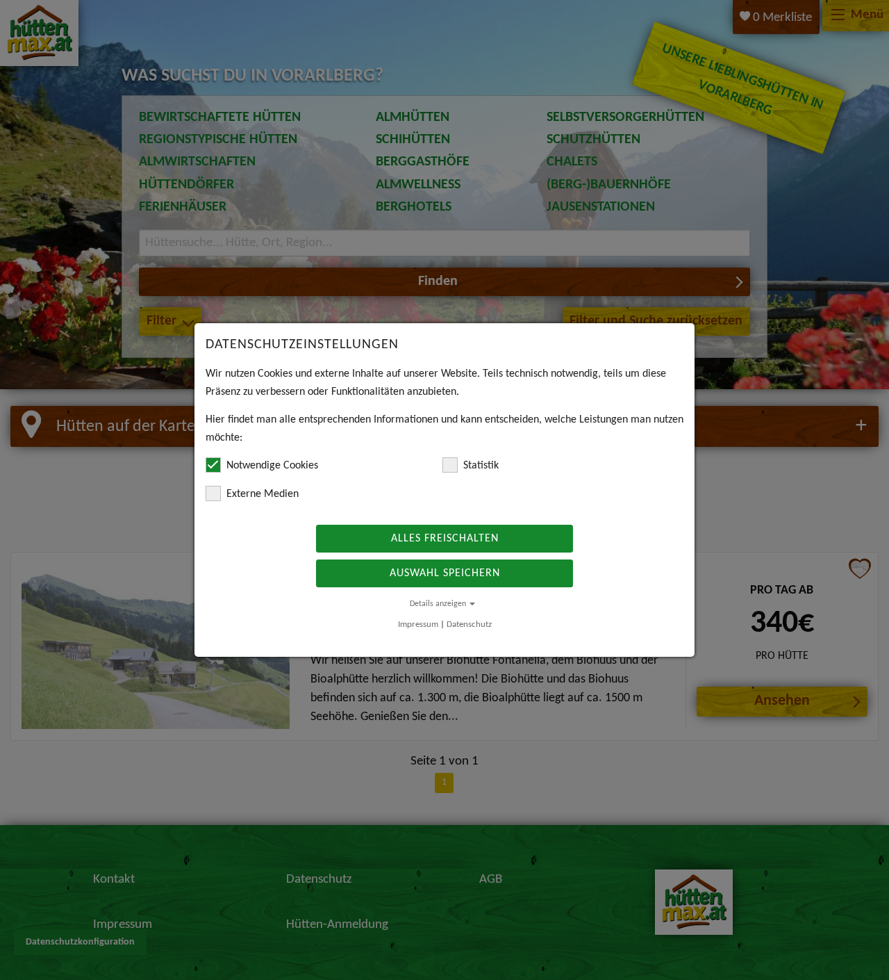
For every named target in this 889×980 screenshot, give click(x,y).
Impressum (418, 624)
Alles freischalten (445, 538)
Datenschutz (469, 624)
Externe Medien (262, 494)
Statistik (481, 465)
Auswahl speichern (445, 573)
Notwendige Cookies (272, 465)
